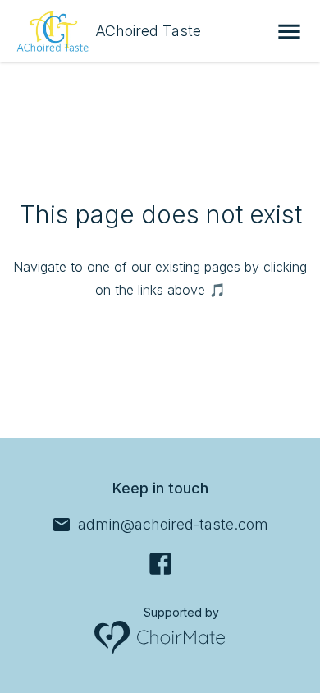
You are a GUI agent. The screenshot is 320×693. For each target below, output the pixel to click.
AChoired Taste (148, 30)
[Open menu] (289, 31)
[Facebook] (160, 563)
